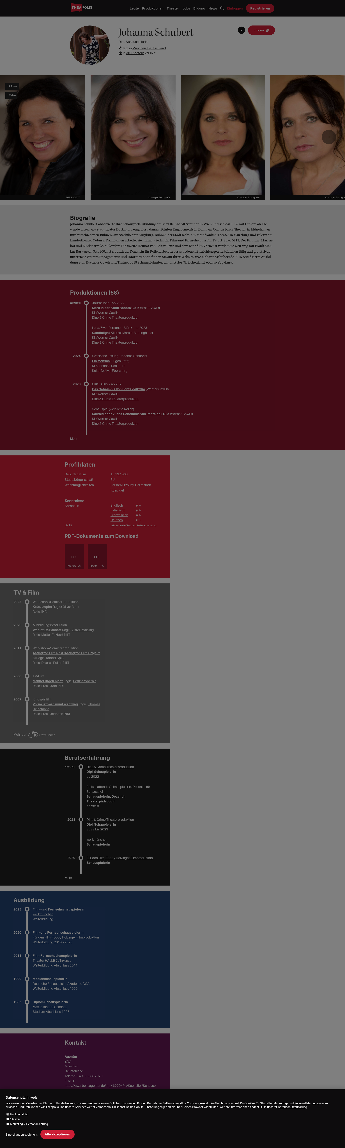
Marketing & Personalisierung (29, 1124)
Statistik (15, 1119)
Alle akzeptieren (57, 1134)
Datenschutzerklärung (292, 1107)
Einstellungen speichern (22, 1134)
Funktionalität (18, 1114)
